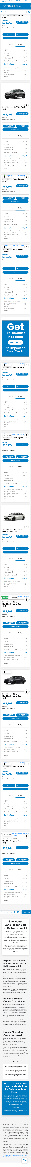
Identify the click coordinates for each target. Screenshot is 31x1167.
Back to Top (26, 912)
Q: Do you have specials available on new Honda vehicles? (16, 1067)
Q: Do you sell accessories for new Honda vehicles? (16, 1075)
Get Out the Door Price (23, 22)
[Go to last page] (18, 912)
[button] (22, 34)
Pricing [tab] (20, 44)
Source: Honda (15, 1107)
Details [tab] (11, 44)
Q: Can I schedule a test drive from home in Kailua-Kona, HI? (16, 1071)
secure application (16, 1043)
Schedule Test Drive (15, 38)
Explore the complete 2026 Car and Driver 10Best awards (15, 1111)
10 (11, 912)
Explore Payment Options (9, 34)
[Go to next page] (14, 912)
